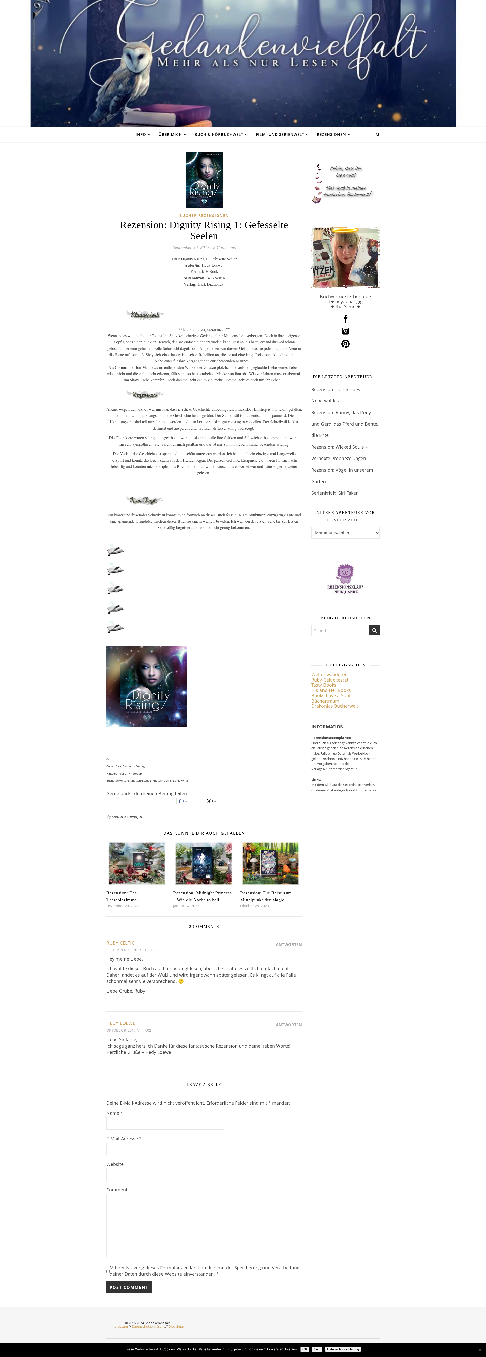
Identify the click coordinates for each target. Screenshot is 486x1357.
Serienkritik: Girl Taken (335, 493)
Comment (116, 1190)
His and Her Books (331, 690)
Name (114, 1113)
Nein (317, 1349)
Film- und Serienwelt (280, 134)
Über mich (170, 134)
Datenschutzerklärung (148, 1326)
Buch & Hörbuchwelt (219, 134)
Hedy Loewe (120, 1023)
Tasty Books (323, 685)
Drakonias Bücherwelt (334, 706)
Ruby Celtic (120, 943)
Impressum (119, 1326)
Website (115, 1164)
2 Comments (224, 247)
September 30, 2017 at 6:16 (130, 949)
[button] (189, 801)
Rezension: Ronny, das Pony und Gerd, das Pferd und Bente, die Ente (344, 423)
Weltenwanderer (329, 674)
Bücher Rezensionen (204, 215)
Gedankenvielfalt (128, 816)
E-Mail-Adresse (124, 1138)
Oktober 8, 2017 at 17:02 (128, 1030)
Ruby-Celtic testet (329, 680)
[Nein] (479, 1349)
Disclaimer (176, 1326)
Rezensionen (331, 134)
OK (304, 1349)
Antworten (289, 944)
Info (141, 134)
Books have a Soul (330, 695)
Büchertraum (325, 701)
